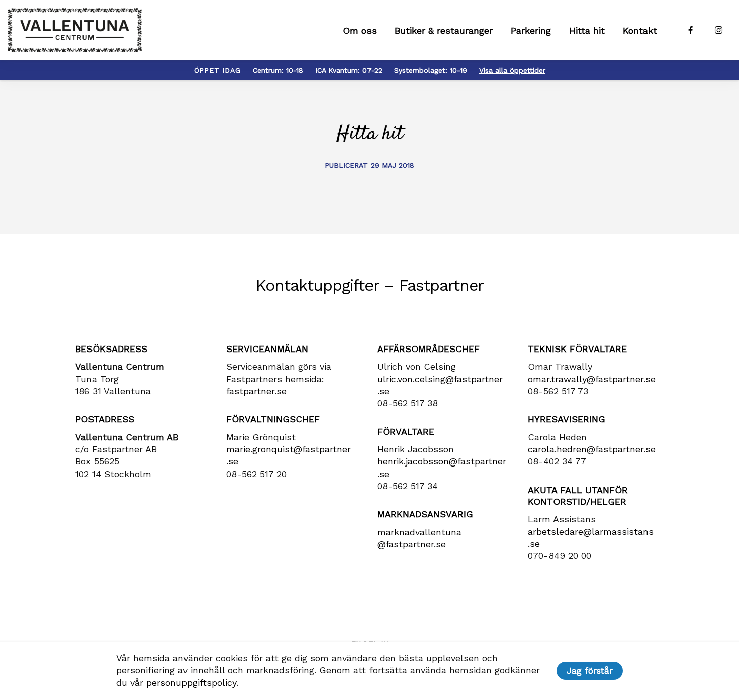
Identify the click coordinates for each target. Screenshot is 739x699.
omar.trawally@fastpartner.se (592, 379)
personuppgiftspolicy (191, 682)
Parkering (531, 30)
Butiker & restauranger (444, 30)
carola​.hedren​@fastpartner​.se (592, 449)
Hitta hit (587, 30)
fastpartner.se (256, 391)
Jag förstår (590, 671)
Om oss (360, 30)
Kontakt (640, 30)
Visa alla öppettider (512, 70)
